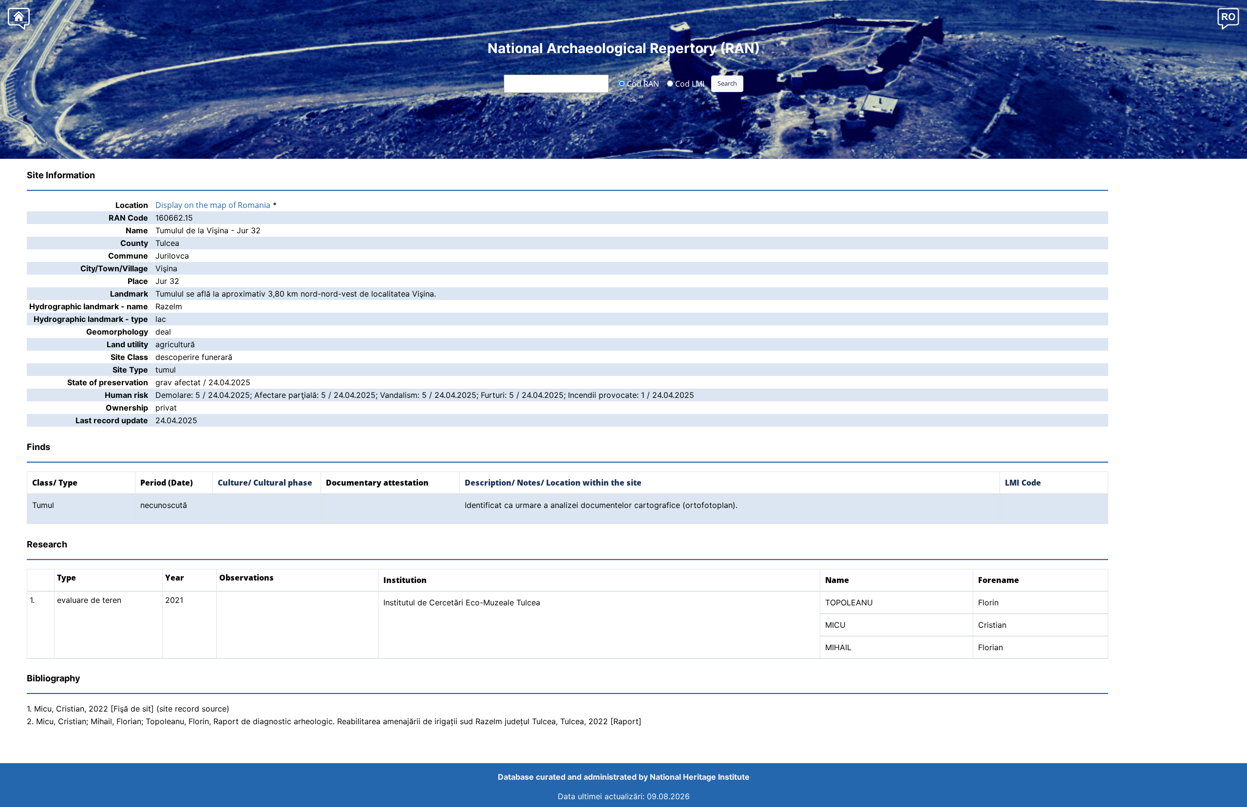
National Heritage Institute (700, 777)
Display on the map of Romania (212, 205)
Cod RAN (642, 83)
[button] (1228, 18)
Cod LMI (688, 83)
